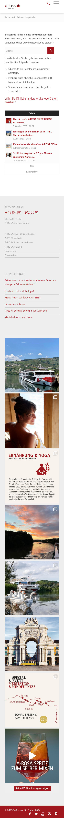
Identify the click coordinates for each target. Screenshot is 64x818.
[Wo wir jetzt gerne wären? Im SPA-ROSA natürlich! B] (32, 420)
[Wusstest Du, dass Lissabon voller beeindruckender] (32, 644)
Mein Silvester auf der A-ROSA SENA (22, 297)
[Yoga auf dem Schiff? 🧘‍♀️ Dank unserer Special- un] (32, 476)
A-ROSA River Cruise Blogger (20, 234)
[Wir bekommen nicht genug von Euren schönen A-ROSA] (32, 532)
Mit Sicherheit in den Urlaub (18, 317)
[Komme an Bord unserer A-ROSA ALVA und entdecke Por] (32, 365)
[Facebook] (29, 813)
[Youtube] (42, 813)
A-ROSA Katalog (13, 246)
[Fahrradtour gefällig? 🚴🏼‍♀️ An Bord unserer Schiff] (32, 588)
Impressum (10, 251)
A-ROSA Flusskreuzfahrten (19, 242)
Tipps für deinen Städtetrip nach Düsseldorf (26, 310)
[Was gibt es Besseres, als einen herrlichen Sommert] (32, 756)
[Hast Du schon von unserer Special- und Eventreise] (32, 700)
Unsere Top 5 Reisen (15, 304)
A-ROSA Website (13, 238)
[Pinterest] (55, 813)
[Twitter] (36, 813)
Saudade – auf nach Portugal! (19, 291)
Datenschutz (11, 255)
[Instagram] (49, 813)
